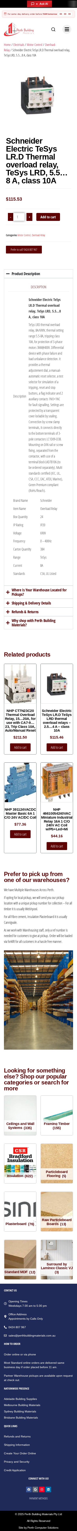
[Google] (35, 1489)
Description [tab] (38, 286)
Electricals (18, 44)
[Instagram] (42, 1489)
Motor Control (34, 44)
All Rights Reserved (38, 1520)
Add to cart (48, 217)
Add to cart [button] (20, 747)
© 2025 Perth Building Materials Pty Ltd (38, 1514)
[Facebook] (29, 1489)
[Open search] (53, 29)
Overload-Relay (38, 235)
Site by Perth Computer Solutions (38, 1527)
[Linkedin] (48, 1489)
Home (7, 44)
